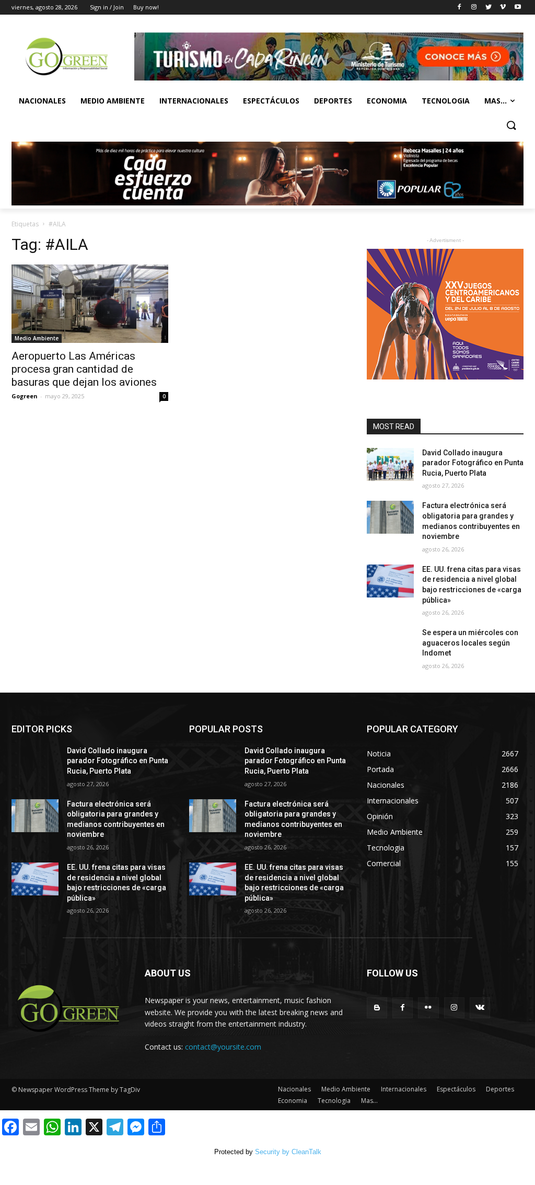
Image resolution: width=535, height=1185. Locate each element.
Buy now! (146, 7)
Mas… (369, 1100)
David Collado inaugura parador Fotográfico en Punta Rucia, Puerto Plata (473, 462)
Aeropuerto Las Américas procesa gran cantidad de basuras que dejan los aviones (84, 369)
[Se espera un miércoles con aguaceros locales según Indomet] (390, 644)
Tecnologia (446, 101)
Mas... (495, 101)
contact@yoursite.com (223, 1047)
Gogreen (24, 396)
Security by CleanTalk (288, 1152)
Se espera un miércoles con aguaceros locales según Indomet (470, 642)
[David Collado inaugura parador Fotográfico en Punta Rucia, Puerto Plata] (390, 464)
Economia (387, 101)
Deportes (333, 101)
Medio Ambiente (112, 101)
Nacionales (42, 101)
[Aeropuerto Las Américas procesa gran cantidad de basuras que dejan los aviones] (89, 303)
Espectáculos (271, 101)
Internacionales (193, 101)
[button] (511, 126)
